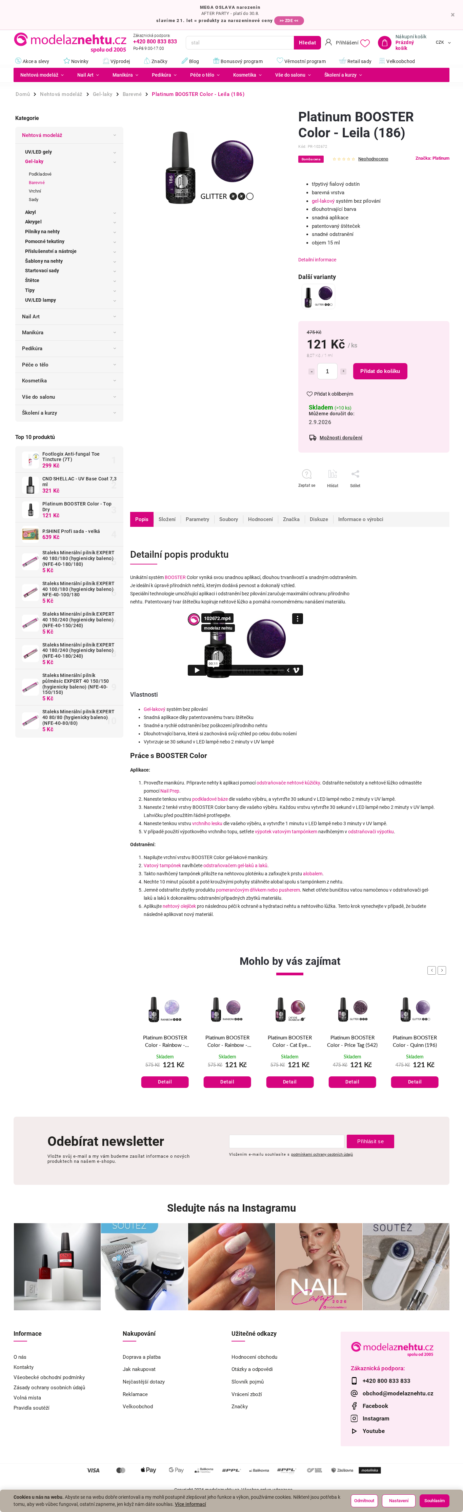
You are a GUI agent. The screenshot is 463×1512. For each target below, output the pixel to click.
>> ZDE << (289, 20)
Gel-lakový (154, 709)
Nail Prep (169, 791)
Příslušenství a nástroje (51, 251)
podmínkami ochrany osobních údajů (322, 1154)
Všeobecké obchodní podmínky (49, 1377)
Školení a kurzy (39, 413)
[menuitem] (42, 75)
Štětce (32, 280)
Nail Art (31, 317)
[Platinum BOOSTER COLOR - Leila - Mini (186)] (318, 296)
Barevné (37, 182)
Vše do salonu (38, 397)
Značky (240, 1407)
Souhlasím (434, 1500)
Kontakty (24, 1367)
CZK (440, 42)
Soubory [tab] (228, 519)
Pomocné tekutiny (45, 241)
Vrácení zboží (247, 1394)
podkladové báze (210, 799)
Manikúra (32, 333)
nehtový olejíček (179, 906)
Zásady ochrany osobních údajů (49, 1388)
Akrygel (33, 221)
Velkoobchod (138, 1407)
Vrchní (35, 191)
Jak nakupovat (139, 1369)
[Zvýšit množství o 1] (343, 372)
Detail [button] (165, 1082)
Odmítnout (364, 1500)
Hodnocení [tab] (260, 519)
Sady (33, 199)
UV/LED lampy (40, 300)
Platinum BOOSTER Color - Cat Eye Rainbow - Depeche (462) (290, 1042)
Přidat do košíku (380, 371)
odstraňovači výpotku (371, 831)
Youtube (374, 1431)
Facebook (375, 1405)
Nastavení (398, 1500)
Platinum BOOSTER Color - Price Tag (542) (352, 1041)
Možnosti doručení (341, 437)
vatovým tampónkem (295, 831)
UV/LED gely (38, 152)
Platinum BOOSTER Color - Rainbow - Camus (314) (165, 1042)
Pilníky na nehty (42, 231)
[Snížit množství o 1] (311, 372)
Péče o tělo (35, 365)
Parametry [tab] (197, 519)
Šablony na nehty (44, 261)
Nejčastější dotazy (144, 1382)
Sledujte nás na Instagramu (231, 1208)
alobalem (312, 873)
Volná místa (27, 1398)
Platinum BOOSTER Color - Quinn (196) (415, 1041)
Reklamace (135, 1394)
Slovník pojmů (248, 1382)
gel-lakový (323, 201)
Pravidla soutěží (31, 1408)
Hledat (307, 42)
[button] (165, 1074)
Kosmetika (34, 381)
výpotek (263, 831)
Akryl (30, 212)
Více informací (190, 1504)
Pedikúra (32, 348)
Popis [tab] (141, 519)
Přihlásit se (370, 1141)
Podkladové (40, 174)
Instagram (376, 1418)
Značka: (432, 158)
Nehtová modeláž (42, 135)
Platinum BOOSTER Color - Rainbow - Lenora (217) (227, 1042)
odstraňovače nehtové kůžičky (288, 782)
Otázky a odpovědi (252, 1369)
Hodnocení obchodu (254, 1357)
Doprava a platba (142, 1357)
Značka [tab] (291, 519)
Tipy (30, 290)
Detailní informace (317, 259)
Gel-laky (34, 161)
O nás (20, 1357)
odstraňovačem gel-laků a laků (235, 865)
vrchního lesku (207, 823)
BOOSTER (175, 577)
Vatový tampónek (162, 865)
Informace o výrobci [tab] (360, 519)
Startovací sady (42, 270)
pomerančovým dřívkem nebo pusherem (258, 890)
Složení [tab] (167, 519)
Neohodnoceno (373, 159)
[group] (165, 1048)
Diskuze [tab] (319, 519)
